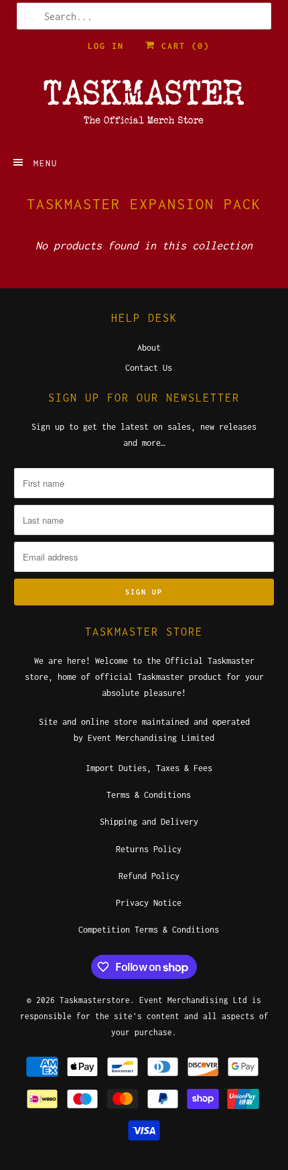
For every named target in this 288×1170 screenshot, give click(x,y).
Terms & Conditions (148, 795)
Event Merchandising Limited (151, 738)
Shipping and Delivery (149, 822)
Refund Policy (149, 876)
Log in (106, 46)
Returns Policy (149, 849)
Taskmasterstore (95, 1000)
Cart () (182, 46)
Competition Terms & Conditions (148, 930)
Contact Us (148, 368)
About (149, 348)
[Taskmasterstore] (144, 106)
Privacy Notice (149, 903)
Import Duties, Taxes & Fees (149, 768)
